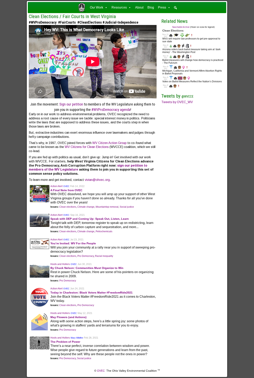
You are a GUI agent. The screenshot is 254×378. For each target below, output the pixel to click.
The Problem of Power (65, 341)
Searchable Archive (181, 27)
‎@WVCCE (187, 96)
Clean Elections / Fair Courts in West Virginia (72, 16)
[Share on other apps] (13, 39)
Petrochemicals (104, 231)
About (139, 7)
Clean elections (67, 206)
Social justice (127, 206)
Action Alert (56, 186)
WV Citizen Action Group (109, 143)
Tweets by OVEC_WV (177, 102)
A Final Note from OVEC (66, 190)
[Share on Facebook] (13, 23)
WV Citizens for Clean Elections (87, 147)
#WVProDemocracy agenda (110, 109)
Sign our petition (71, 104)
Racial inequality (104, 256)
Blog (150, 7)
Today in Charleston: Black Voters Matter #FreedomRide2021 (91, 292)
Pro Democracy (85, 256)
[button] (175, 8)
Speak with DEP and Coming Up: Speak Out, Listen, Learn (89, 218)
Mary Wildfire (77, 338)
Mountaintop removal (107, 206)
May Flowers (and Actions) (68, 317)
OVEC (66, 186)
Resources (119, 7)
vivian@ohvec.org (97, 179)
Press (162, 7)
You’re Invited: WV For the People (73, 243)
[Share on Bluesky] (13, 31)
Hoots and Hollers (60, 264)
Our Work (96, 7)
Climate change (85, 206)
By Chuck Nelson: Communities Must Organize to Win (86, 268)
